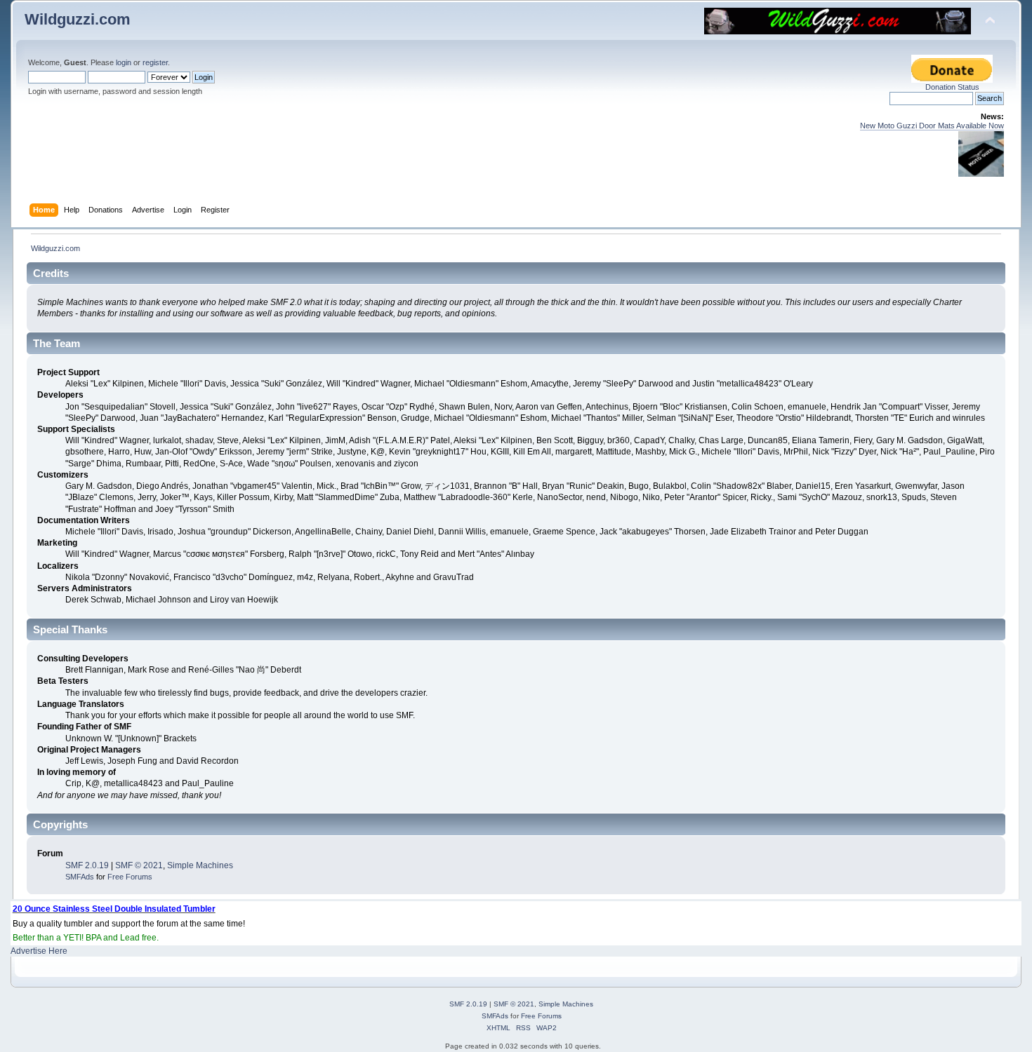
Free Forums (129, 876)
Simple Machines (200, 865)
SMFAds (79, 876)
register (155, 62)
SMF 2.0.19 (87, 865)
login (123, 62)
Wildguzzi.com (78, 19)
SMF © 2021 (139, 865)
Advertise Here (39, 951)
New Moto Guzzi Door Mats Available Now (932, 125)
